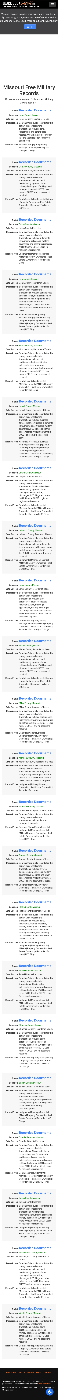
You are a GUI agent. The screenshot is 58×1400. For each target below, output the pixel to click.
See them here (45, 1384)
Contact (48, 1372)
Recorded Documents (35, 110)
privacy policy (50, 21)
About (39, 1372)
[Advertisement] (29, 52)
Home (8, 1372)
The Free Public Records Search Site (21, 7)
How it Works (18, 1372)
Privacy (30, 1372)
